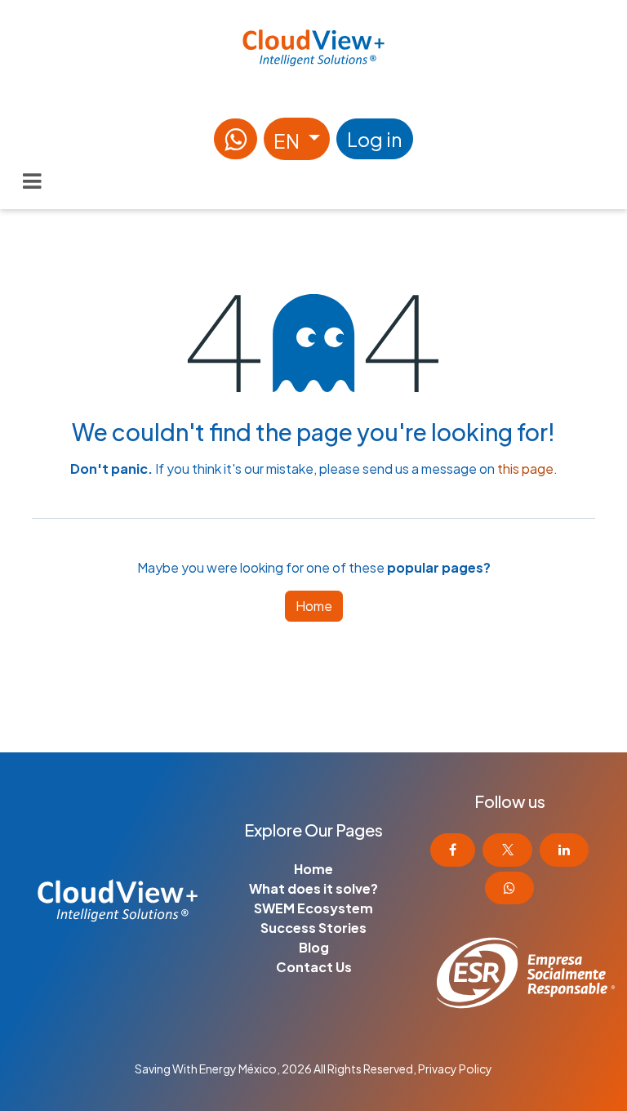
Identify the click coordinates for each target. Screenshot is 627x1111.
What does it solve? (313, 888)
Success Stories (313, 927)
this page (525, 468)
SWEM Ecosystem (313, 908)
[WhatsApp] (235, 138)
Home (314, 605)
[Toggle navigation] (32, 181)
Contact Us (314, 966)
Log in (374, 139)
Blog (314, 947)
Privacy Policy (455, 1068)
